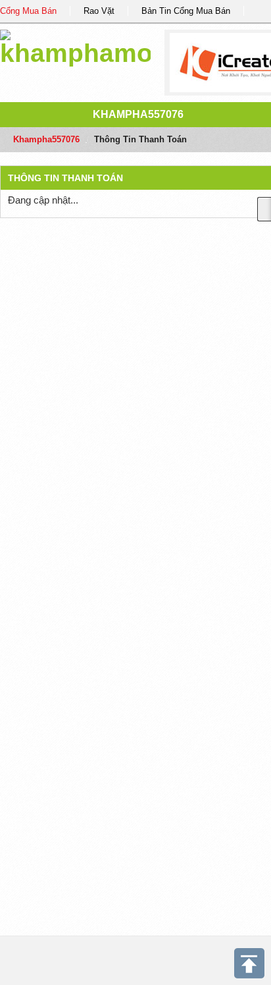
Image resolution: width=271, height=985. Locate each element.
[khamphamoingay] (75, 46)
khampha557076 (138, 114)
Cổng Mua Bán (28, 11)
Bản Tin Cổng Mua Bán (185, 11)
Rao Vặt (99, 11)
